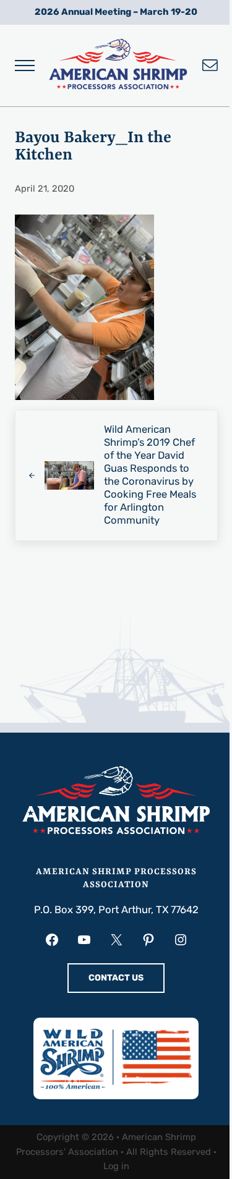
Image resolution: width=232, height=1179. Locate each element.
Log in (116, 1166)
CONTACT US (116, 978)
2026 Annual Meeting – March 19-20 (116, 11)
